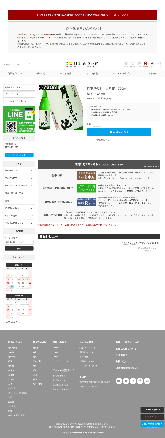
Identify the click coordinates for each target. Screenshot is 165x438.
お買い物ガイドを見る (151, 166)
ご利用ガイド (123, 355)
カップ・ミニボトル (61, 361)
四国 (35, 375)
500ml (55, 357)
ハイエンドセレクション (89, 366)
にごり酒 (11, 388)
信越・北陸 (108, 109)
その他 (11, 379)
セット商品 (65, 73)
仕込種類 (106, 112)
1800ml (56, 348)
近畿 (35, 370)
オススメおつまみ (60, 376)
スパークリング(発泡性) (17, 393)
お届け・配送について (127, 342)
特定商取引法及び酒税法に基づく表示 (94, 382)
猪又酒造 (126, 109)
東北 (35, 352)
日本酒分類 (95, 112)
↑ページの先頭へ (152, 409)
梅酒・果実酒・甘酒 (14, 193)
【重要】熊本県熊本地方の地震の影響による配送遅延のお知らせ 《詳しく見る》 (82, 15)
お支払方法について (126, 348)
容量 (104, 115)
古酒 (10, 384)
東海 (35, 366)
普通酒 (11, 375)
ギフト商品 (92, 73)
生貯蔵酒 (11, 406)
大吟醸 (114, 112)
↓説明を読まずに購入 (152, 424)
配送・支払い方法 (12, 87)
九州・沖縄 (37, 384)
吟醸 (10, 361)
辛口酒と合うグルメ (61, 380)
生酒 (10, 397)
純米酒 (11, 366)
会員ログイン (129, 243)
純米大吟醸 (12, 348)
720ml (110, 115)
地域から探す (96, 109)
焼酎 (7, 200)
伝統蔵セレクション (87, 361)
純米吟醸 (11, 357)
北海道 (35, 348)
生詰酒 (11, 402)
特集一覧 (40, 73)
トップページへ (152, 416)
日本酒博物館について (127, 367)
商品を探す (13, 73)
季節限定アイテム (86, 352)
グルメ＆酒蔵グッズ (123, 73)
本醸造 (11, 370)
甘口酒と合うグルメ (61, 385)
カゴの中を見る (19, 155)
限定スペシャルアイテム (89, 348)
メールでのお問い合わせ (15, 101)
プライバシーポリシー (14, 94)
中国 (35, 379)
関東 (35, 357)
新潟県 (118, 109)
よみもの (153, 73)
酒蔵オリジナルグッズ (62, 389)
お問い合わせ (123, 361)
